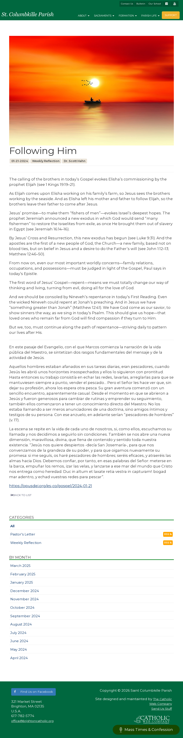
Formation (127, 15)
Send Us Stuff (161, 708)
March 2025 (20, 566)
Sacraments (103, 15)
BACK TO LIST (22, 495)
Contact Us (127, 3)
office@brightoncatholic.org (32, 721)
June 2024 (19, 641)
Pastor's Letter (22, 534)
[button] (33, 691)
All (12, 526)
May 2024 (18, 649)
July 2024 (18, 633)
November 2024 (24, 599)
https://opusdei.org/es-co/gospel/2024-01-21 (50, 486)
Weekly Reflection (25, 543)
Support (171, 15)
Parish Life (149, 15)
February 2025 (22, 574)
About (82, 15)
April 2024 (19, 658)
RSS (167, 534)
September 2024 (25, 616)
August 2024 (21, 624)
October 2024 (22, 607)
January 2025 (21, 582)
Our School (155, 3)
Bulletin (140, 3)
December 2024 (24, 591)
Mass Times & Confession (149, 729)
